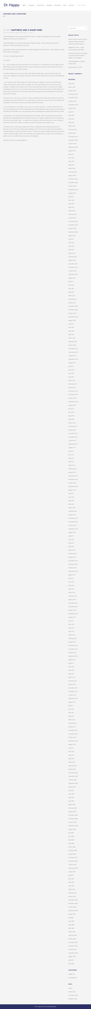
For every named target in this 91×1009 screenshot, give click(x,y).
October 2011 (72, 695)
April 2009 (71, 801)
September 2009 (73, 783)
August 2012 (72, 659)
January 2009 (72, 811)
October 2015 (72, 525)
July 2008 (71, 833)
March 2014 (71, 592)
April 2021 (71, 292)
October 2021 (72, 271)
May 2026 (71, 83)
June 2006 (71, 921)
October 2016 (72, 483)
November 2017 (73, 437)
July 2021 (71, 281)
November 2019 (73, 352)
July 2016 (71, 493)
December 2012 (73, 645)
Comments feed (73, 995)
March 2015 (71, 550)
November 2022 (73, 225)
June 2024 (71, 158)
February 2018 (72, 426)
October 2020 (72, 313)
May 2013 (71, 628)
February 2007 (72, 893)
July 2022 (71, 239)
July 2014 (71, 578)
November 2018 (73, 394)
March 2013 (71, 635)
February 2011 (72, 723)
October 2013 (72, 610)
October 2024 (72, 143)
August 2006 (72, 914)
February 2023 (72, 214)
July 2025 (71, 112)
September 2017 (73, 444)
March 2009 (71, 804)
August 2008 (72, 829)
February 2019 (72, 384)
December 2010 (73, 730)
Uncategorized (72, 977)
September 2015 (73, 529)
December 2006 (73, 900)
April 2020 (71, 334)
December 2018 (73, 391)
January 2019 (72, 387)
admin (25, 32)
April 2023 (71, 207)
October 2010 (72, 737)
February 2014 (72, 596)
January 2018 (72, 430)
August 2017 (72, 447)
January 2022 (72, 260)
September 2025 (73, 105)
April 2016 (71, 504)
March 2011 (71, 720)
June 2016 (71, 497)
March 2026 (71, 87)
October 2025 (72, 101)
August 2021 (72, 278)
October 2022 (72, 228)
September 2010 (73, 741)
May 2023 (71, 204)
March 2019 (71, 380)
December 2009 (73, 773)
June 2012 (71, 667)
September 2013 (73, 614)
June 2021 (71, 285)
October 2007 (72, 864)
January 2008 (72, 854)
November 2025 (73, 98)
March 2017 (71, 465)
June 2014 (71, 582)
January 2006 (72, 939)
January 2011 (72, 727)
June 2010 (71, 751)
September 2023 (73, 189)
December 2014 (73, 560)
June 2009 (71, 794)
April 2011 (71, 716)
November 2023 (73, 182)
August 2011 (72, 702)
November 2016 (73, 479)
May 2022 (71, 246)
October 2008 (72, 822)
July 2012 (71, 663)
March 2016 (71, 507)
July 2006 (71, 917)
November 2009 (73, 776)
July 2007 (71, 875)
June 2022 (71, 242)
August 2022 (72, 235)
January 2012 (72, 684)
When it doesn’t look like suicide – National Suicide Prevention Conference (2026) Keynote (78, 41)
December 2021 (73, 264)
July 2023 (71, 196)
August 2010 (72, 744)
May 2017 (71, 458)
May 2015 (71, 543)
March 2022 (71, 253)
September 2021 (73, 274)
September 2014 (73, 571)
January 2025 (72, 133)
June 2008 (71, 836)
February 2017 (72, 469)
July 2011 (71, 705)
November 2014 (73, 564)
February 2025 (72, 129)
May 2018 (71, 416)
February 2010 (72, 765)
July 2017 (71, 451)
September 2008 (73, 826)
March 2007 (71, 889)
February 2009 (72, 808)
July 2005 (71, 960)
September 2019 (73, 359)
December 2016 (73, 476)
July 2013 (71, 621)
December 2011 (73, 688)
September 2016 (73, 486)
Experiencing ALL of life (75, 67)
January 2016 (72, 515)
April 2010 (71, 758)
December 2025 (73, 94)
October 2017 (72, 440)
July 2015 (71, 536)
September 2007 (73, 868)
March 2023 (71, 211)
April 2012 (71, 674)
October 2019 (72, 356)
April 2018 (71, 419)
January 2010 (72, 769)
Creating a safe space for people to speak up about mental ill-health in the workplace (77, 55)
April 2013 (71, 631)
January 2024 (72, 175)
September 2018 (73, 401)
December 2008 (73, 815)
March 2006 (71, 932)
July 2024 (71, 154)
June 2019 (71, 370)
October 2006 (72, 907)
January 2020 (72, 345)
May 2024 (71, 161)
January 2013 (72, 642)
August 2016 (72, 490)
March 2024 (71, 168)
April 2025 (71, 122)
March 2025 (71, 126)
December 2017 (73, 433)
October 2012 (72, 652)
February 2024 (72, 172)
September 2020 (73, 317)
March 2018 (71, 423)
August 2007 (72, 871)
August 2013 (72, 617)
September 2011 (73, 698)
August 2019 (72, 363)
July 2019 (71, 366)
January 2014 (72, 599)
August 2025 (72, 108)
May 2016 (71, 500)
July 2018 (71, 409)
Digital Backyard (52, 1006)
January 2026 (72, 90)
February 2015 (72, 553)
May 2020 (71, 331)
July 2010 (71, 748)
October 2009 (72, 780)
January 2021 (72, 302)
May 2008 (71, 840)
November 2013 (73, 606)
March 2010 (71, 762)
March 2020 (71, 338)
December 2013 (73, 603)
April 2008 (71, 843)
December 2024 (73, 136)
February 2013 (72, 638)
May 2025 (71, 119)
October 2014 (72, 568)
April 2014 (71, 589)
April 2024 (71, 165)
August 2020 (72, 320)
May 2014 (71, 585)
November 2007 (73, 861)
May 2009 (71, 797)
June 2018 (71, 412)
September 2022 (73, 232)
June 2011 (71, 709)
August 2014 (72, 575)
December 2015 (73, 518)
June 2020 (71, 327)
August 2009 (72, 787)
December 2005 (73, 942)
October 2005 (72, 949)
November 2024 (73, 140)
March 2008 (71, 847)
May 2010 (71, 755)
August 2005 (72, 956)
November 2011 (73, 691)
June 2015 (71, 539)
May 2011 (71, 712)
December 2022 (73, 221)
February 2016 (72, 511)
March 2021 (71, 295)
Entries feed (71, 992)
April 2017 (71, 462)
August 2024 (72, 151)
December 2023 (73, 179)
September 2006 (73, 910)
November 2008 (73, 818)
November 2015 (73, 522)
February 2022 (72, 257)
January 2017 (72, 472)
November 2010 (73, 734)
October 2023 (72, 186)
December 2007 (73, 857)
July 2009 (71, 790)
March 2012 (71, 677)
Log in (70, 988)
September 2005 (73, 953)
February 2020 (72, 341)
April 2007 (71, 886)
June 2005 (71, 963)
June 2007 (71, 879)
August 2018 (72, 405)
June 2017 (71, 454)
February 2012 (72, 681)
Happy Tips (18, 32)
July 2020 (71, 324)
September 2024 (73, 147)
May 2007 (71, 882)
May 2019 (71, 373)
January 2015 (72, 557)
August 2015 (72, 532)
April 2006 (71, 928)
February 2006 (72, 935)
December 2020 (73, 306)
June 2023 (71, 200)
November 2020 (73, 310)
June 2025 (71, 115)
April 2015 (71, 546)
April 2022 (71, 249)
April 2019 (71, 377)
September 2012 (73, 656)
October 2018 (72, 398)
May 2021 (71, 288)
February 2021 (72, 299)
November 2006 (73, 903)
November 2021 (73, 267)
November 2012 (73, 649)
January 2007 (72, 896)
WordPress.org (72, 999)
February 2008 (72, 850)
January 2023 (72, 218)
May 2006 (71, 925)
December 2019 (73, 348)
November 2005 (73, 946)
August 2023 (72, 193)
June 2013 (71, 624)
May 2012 (71, 670)
